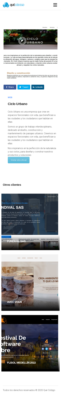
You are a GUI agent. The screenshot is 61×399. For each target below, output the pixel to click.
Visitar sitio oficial (19, 160)
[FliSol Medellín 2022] (29, 343)
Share (11, 87)
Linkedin (39, 87)
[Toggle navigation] (55, 5)
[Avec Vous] (29, 282)
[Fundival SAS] (29, 221)
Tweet (25, 87)
